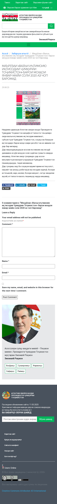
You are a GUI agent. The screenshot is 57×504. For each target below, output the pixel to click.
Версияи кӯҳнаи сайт (43, 2)
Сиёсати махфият (11, 445)
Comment (7, 224)
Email (5, 272)
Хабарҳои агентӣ (20, 53)
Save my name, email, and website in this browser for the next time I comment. (27, 289)
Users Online (9, 466)
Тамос (7, 2)
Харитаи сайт (22, 2)
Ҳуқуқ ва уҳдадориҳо (13, 440)
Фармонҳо (37, 366)
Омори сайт (9, 451)
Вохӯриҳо (10, 366)
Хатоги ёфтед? (10, 456)
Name (5, 261)
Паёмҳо (21, 371)
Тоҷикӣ (45, 8)
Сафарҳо (10, 371)
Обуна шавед (45, 419)
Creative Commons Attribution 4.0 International (24, 491)
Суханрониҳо (24, 366)
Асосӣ (5, 53)
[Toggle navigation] (28, 44)
